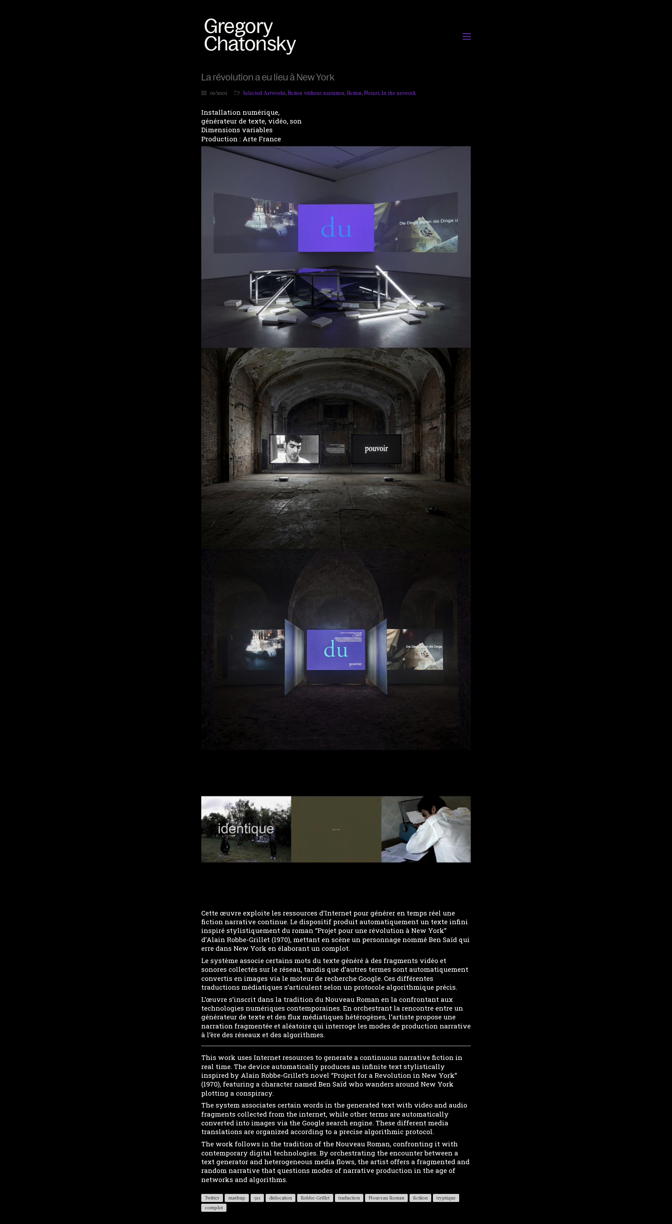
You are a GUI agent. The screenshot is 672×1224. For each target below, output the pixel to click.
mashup (236, 1198)
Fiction (354, 93)
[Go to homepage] (252, 36)
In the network (399, 93)
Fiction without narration (316, 93)
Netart (371, 93)
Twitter (212, 1198)
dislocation (280, 1198)
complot (214, 1207)
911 (257, 1198)
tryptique (446, 1198)
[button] (467, 36)
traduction (349, 1198)
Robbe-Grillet (315, 1198)
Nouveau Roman (386, 1198)
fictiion (420, 1198)
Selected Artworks (264, 93)
